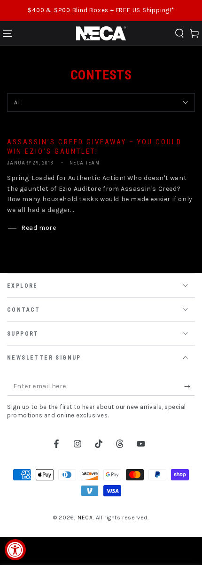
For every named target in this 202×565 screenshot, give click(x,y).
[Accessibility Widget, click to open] (15, 549)
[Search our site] (179, 33)
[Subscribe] (189, 386)
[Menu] (7, 33)
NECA (85, 517)
